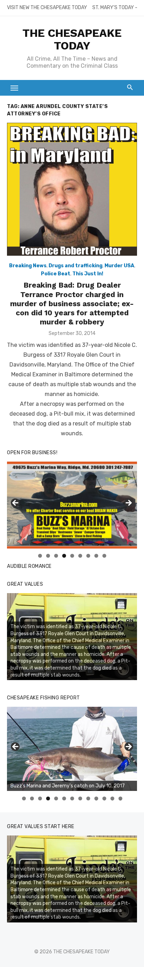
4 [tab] (64, 556)
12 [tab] (112, 798)
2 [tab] (48, 556)
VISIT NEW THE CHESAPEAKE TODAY (47, 8)
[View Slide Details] (72, 749)
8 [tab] (96, 556)
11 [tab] (104, 798)
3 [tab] (56, 556)
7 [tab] (88, 556)
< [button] (15, 503)
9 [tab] (104, 556)
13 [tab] (120, 798)
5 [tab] (72, 556)
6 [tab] (80, 556)
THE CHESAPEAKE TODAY (72, 39)
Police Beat (55, 274)
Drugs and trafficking (75, 266)
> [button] (128, 503)
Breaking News (27, 266)
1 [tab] (40, 556)
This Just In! (87, 274)
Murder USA (119, 266)
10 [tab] (96, 798)
